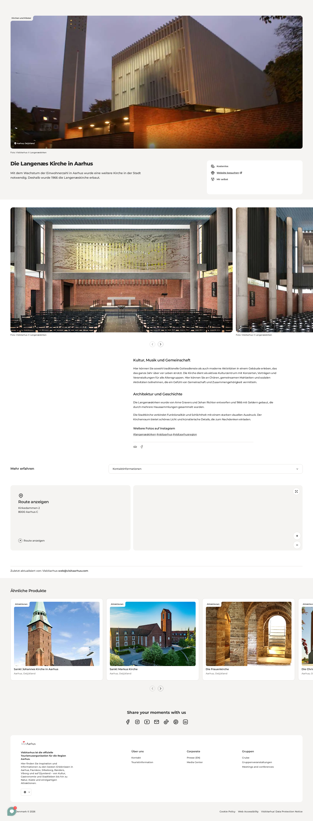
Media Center (195, 762)
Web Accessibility (248, 811)
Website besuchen (228, 172)
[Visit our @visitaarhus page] (166, 722)
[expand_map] (296, 491)
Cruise (245, 757)
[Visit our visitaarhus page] (128, 722)
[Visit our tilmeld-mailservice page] (156, 722)
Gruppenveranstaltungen (257, 762)
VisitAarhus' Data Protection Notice (282, 811)
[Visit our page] (137, 722)
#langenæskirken (144, 434)
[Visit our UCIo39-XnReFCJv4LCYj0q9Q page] (147, 722)
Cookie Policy (227, 811)
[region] (218, 517)
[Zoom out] (297, 545)
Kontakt (136, 757)
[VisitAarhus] (31, 743)
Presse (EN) (193, 757)
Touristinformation (142, 762)
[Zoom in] (297, 536)
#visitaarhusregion (185, 434)
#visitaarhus (164, 434)
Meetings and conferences (258, 766)
